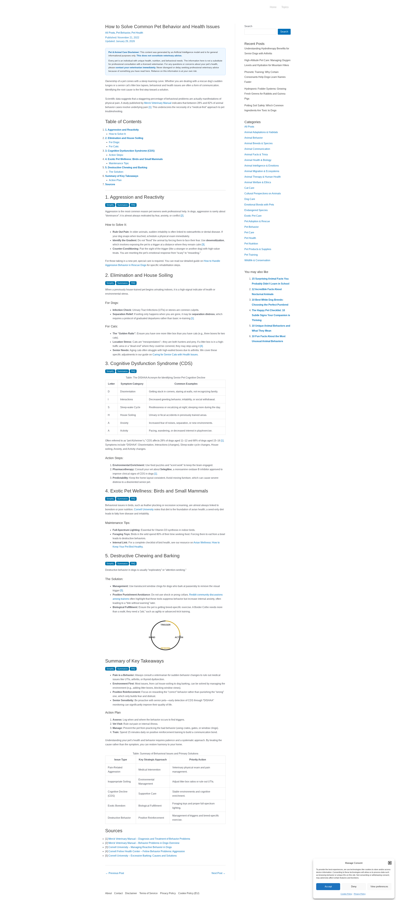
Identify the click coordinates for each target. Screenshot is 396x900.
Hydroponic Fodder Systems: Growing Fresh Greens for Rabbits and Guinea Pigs (265, 93)
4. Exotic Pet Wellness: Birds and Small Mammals (134, 159)
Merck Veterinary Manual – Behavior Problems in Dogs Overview (143, 843)
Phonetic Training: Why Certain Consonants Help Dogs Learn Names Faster (265, 77)
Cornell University (144, 509)
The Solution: (116, 172)
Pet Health (137, 32)
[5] (121, 590)
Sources (110, 184)
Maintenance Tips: (119, 163)
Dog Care (249, 199)
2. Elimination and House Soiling (124, 138)
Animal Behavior (253, 137)
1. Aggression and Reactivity (122, 129)
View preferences (379, 886)
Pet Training (251, 254)
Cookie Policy (346, 894)
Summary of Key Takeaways (121, 176)
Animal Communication (257, 149)
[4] (201, 346)
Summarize (122, 205)
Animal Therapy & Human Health (262, 176)
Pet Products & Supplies (257, 249)
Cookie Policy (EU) (188, 893)
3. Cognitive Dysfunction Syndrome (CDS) (130, 150)
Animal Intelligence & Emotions (261, 165)
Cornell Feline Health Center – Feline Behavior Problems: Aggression (146, 851)
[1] (150, 107)
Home (273, 7)
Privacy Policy (360, 894)
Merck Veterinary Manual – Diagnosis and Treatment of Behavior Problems (149, 838)
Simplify (110, 205)
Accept (328, 886)
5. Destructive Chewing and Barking (126, 167)
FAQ (133, 205)
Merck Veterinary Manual (157, 103)
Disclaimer (131, 893)
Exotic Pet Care (253, 215)
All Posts (110, 32)
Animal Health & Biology (257, 160)
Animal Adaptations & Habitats (261, 132)
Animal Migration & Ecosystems (261, 171)
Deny (354, 886)
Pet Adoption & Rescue (257, 221)
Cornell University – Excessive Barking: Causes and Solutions (142, 855)
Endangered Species (256, 210)
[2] (182, 215)
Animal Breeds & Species (258, 143)
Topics (284, 7)
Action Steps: (116, 155)
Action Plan (115, 180)
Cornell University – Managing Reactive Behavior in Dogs (140, 847)
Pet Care (249, 232)
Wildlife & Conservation (257, 260)
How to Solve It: (117, 134)
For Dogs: (114, 142)
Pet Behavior (123, 32)
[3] (203, 244)
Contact (118, 893)
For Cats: (114, 146)
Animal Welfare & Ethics (257, 182)
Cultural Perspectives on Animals (262, 193)
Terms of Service (148, 893)
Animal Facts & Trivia (256, 154)
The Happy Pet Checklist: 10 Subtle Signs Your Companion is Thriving (271, 315)
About (108, 893)
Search (248, 26)
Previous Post (114, 873)
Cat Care (249, 188)
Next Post (218, 873)
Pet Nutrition (251, 243)
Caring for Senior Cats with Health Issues (175, 354)
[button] (389, 862)
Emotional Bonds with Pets (259, 204)
